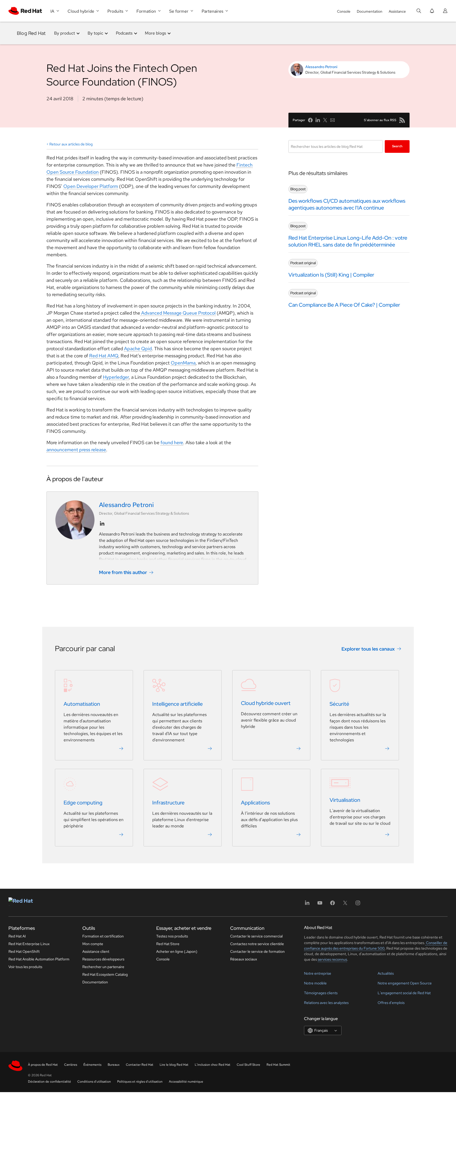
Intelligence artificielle (177, 703)
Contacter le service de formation (257, 951)
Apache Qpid (138, 348)
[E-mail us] (332, 120)
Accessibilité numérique (186, 1081)
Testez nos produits (172, 936)
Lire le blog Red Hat (174, 1065)
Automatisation (82, 703)
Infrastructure (168, 802)
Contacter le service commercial (256, 936)
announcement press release (76, 450)
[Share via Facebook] (310, 120)
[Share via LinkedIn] (318, 120)
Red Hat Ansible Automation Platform (38, 959)
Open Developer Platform (90, 186)
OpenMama (183, 363)
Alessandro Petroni (321, 66)
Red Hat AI (17, 936)
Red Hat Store (167, 943)
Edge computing (83, 802)
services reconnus (332, 959)
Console (343, 11)
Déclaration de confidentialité (49, 1081)
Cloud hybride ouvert (266, 703)
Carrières (70, 1065)
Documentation (369, 11)
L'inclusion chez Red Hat (212, 1065)
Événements (92, 1065)
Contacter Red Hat (139, 1065)
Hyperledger (116, 377)
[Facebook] (332, 904)
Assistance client (95, 951)
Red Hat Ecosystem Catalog (105, 974)
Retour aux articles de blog (71, 144)
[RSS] (402, 120)
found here (171, 442)
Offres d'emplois (391, 1002)
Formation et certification (103, 936)
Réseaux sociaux (243, 959)
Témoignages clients (321, 993)
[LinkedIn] (307, 904)
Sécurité (339, 703)
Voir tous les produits (25, 966)
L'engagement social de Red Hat (404, 993)
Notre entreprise (317, 973)
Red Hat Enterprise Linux (29, 943)
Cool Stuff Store (248, 1065)
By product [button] (64, 33)
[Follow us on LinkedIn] (102, 523)
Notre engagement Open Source (405, 983)
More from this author (123, 572)
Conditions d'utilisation (94, 1081)
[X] (345, 904)
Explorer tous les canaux (368, 649)
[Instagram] (358, 904)
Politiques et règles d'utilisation (140, 1081)
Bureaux (114, 1065)
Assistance (397, 11)
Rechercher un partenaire (103, 966)
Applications (255, 802)
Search (397, 146)
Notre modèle (315, 983)
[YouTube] (320, 904)
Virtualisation (345, 800)
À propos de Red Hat (43, 1065)
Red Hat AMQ (103, 356)
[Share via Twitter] (325, 120)
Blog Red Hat (31, 33)
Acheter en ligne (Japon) (176, 951)
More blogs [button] (155, 33)
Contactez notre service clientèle (257, 943)
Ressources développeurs (103, 959)
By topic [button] (95, 33)
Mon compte (92, 943)
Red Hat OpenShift (24, 951)
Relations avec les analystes (326, 1002)
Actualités (386, 973)
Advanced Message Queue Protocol (178, 313)
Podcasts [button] (124, 33)
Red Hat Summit (278, 1065)
